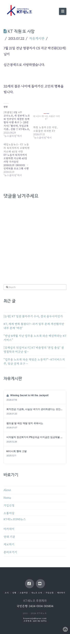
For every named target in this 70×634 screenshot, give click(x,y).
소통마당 (9, 513)
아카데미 (9, 529)
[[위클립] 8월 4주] (18, 124)
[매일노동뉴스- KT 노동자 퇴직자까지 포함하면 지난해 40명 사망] (18, 160)
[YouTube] (40, 583)
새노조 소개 (36, 592)
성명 (14, 592)
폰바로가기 (10, 552)
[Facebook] (29, 583)
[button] (62, 11)
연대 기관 (9, 537)
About (7, 490)
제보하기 (9, 544)
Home (7, 498)
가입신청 (9, 505)
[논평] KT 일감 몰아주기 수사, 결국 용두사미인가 (33, 316)
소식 (7, 592)
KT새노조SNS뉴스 (15, 519)
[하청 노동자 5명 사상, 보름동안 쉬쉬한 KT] (46, 118)
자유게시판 (36, 38)
